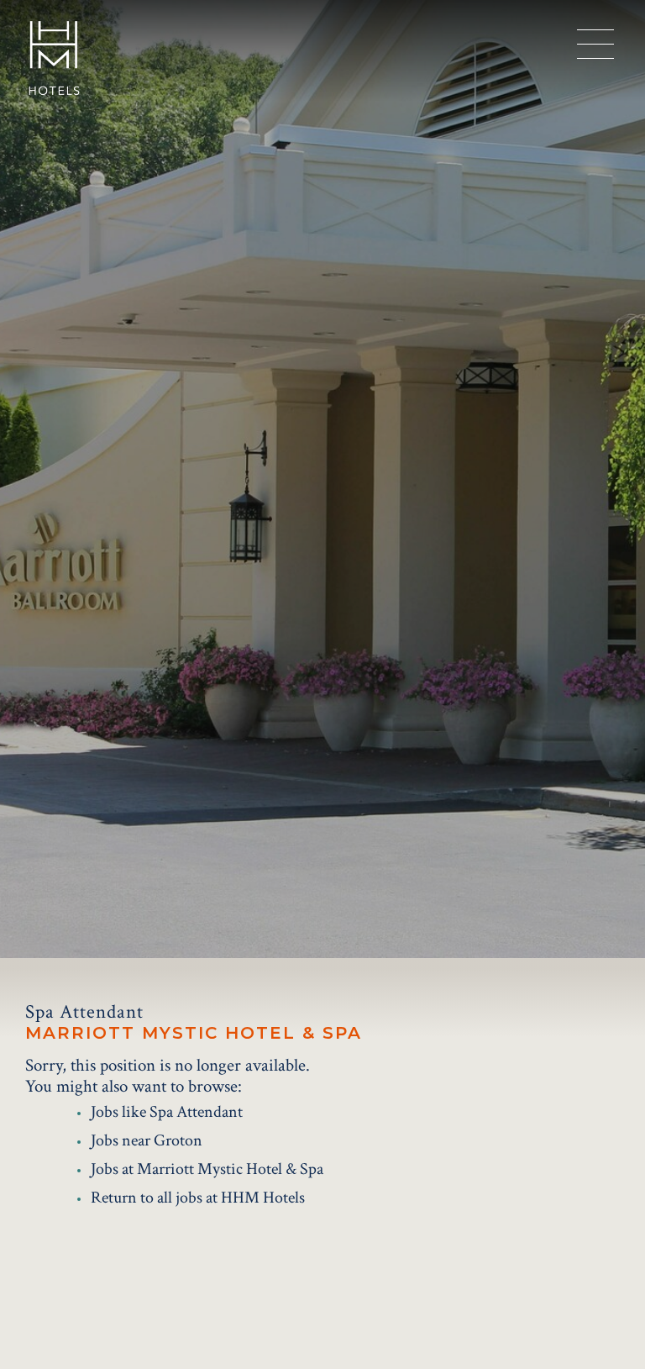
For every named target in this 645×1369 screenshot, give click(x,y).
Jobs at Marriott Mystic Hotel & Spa (207, 1169)
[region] (595, 44)
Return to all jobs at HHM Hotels (198, 1197)
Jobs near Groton (146, 1140)
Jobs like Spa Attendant (167, 1112)
